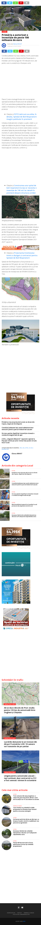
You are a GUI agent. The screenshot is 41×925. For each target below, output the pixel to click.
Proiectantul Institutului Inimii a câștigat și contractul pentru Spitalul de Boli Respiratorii (21, 255)
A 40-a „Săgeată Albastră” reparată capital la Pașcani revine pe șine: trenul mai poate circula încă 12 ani (19, 440)
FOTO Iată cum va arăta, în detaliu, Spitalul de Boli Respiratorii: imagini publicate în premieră (21, 116)
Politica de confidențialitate (21, 914)
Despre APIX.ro (11, 913)
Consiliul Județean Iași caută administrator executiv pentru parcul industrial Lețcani (18, 428)
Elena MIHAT (17, 44)
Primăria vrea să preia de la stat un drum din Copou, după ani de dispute (18, 423)
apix (21, 448)
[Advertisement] (20, 82)
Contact (19, 913)
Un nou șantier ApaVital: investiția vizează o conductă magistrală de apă (18, 434)
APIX (24, 921)
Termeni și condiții (29, 913)
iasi (24, 448)
